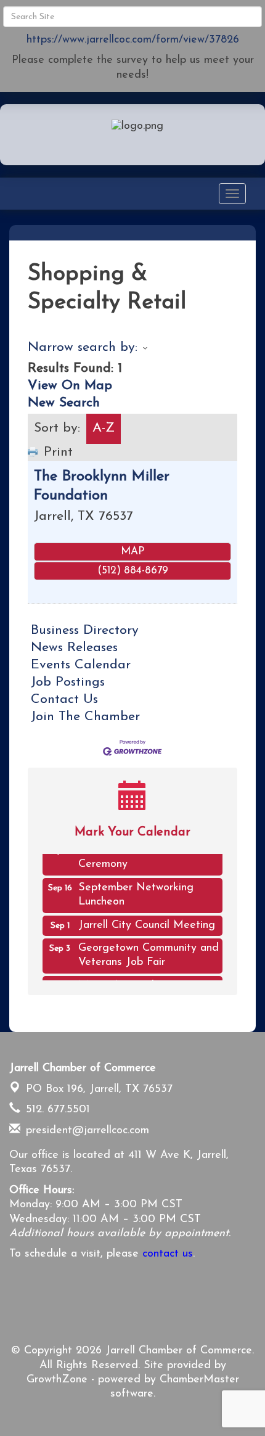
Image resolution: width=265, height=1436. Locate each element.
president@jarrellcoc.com (85, 1130)
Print (58, 452)
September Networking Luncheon (136, 892)
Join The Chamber (85, 716)
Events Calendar (81, 665)
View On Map (70, 385)
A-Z (103, 428)
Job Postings (68, 682)
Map (132, 551)
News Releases (74, 647)
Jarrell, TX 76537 (99, 1089)
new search (64, 402)
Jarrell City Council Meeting (146, 922)
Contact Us (64, 699)
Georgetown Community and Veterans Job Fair (148, 952)
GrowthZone (57, 1379)
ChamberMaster (199, 1379)
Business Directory (85, 630)
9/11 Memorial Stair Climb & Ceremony (147, 854)
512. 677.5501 (56, 1109)
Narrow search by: (82, 347)
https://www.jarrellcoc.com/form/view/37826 (132, 40)
